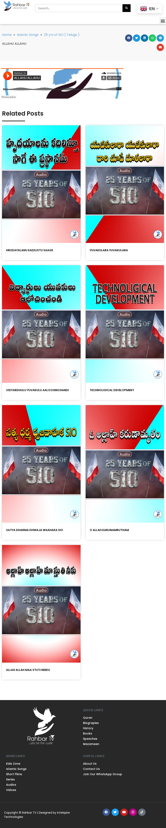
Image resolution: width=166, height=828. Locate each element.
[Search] (126, 8)
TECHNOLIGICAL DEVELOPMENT (112, 390)
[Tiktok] (142, 812)
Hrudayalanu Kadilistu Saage (29, 250)
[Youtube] (124, 812)
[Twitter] (115, 812)
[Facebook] (106, 812)
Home (7, 34)
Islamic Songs (27, 34)
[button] (162, 20)
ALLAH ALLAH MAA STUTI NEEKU (28, 670)
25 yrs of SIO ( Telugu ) (62, 34)
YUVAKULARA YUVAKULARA (109, 250)
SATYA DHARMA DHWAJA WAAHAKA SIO (34, 530)
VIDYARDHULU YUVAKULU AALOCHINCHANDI (37, 390)
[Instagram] (133, 812)
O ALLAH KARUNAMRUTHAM (109, 530)
